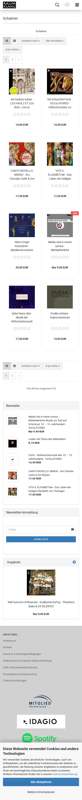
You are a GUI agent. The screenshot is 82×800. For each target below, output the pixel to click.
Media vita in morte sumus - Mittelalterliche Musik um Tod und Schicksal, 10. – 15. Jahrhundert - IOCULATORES (60, 246)
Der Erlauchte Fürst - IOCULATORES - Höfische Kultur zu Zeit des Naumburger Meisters (60, 103)
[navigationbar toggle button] (77, 5)
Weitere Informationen (41, 792)
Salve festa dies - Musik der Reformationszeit (22, 317)
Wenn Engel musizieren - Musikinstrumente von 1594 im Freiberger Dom (22, 246)
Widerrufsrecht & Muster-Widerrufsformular (27, 660)
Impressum (9, 640)
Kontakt (7, 647)
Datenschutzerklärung (64, 774)
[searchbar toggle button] (57, 5)
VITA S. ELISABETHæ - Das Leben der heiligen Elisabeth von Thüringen (60, 175)
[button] (7, 41)
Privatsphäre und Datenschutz (20, 674)
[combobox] (31, 41)
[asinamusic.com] (8, 5)
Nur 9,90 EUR (41, 614)
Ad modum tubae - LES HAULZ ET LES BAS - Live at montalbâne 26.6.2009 (22, 103)
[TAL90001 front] (41, 582)
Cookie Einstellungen (14, 680)
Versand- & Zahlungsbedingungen (22, 653)
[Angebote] (74, 562)
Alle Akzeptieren (41, 782)
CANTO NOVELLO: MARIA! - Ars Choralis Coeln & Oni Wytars (22, 175)
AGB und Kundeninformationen (20, 667)
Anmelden (41, 539)
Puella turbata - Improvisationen (60, 315)
